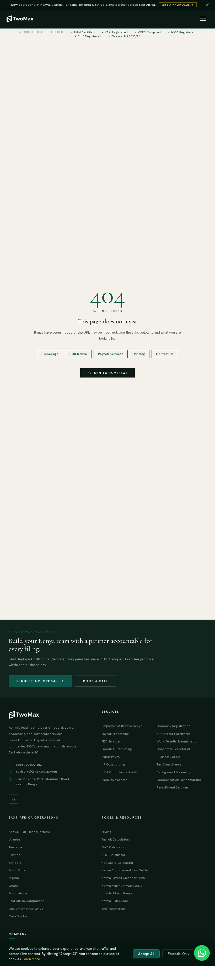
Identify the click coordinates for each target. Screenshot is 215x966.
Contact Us (165, 354)
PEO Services (111, 741)
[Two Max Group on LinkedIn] (13, 799)
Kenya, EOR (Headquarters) (29, 832)
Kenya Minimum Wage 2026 (121, 885)
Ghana (14, 885)
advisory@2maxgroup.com (36, 771)
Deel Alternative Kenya (26, 908)
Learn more (31, 959)
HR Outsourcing (113, 764)
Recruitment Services (173, 787)
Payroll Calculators (115, 839)
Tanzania (15, 847)
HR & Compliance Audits (119, 772)
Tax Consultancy (169, 764)
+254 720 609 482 (28, 765)
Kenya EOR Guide (114, 901)
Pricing (139, 354)
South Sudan (18, 870)
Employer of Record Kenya (121, 726)
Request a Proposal (37, 681)
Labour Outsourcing (116, 749)
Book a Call (95, 681)
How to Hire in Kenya (117, 893)
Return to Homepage (107, 373)
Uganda (14, 839)
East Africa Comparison (27, 901)
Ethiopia (15, 862)
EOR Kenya (78, 354)
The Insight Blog (113, 908)
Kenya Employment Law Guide (124, 870)
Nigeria (14, 878)
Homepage (49, 354)
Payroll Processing (114, 733)
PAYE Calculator (113, 847)
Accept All (146, 954)
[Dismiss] (207, 5)
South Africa (18, 893)
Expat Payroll (111, 756)
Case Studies (18, 916)
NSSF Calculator (113, 855)
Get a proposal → (178, 5)
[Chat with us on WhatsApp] (202, 953)
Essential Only (178, 954)
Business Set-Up (168, 756)
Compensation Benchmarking (179, 780)
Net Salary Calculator (117, 862)
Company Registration (173, 726)
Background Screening (173, 772)
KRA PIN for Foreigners (173, 733)
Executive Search (114, 780)
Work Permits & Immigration (177, 741)
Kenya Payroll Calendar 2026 (123, 878)
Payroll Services (110, 354)
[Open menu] (203, 19)
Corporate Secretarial (173, 749)
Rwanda (14, 855)
